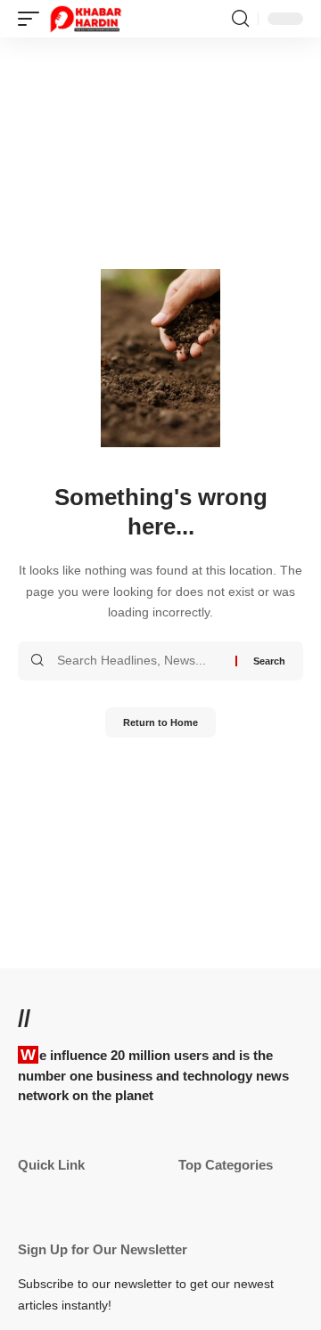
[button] (33, 18)
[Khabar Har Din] (85, 18)
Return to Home (160, 722)
